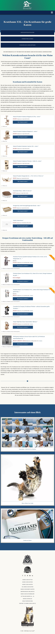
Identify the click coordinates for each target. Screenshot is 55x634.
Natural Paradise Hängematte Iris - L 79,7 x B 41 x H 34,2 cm (28, 176)
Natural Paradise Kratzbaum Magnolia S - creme (25, 131)
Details (31, 262)
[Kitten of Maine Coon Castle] (27, 456)
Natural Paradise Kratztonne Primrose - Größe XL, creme (27, 161)
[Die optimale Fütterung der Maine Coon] (27, 38)
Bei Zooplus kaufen (23, 122)
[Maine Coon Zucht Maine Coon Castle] (27, 1)
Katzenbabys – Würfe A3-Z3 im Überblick (27, 449)
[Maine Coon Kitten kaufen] (27, 616)
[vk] (32, 575)
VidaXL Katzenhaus (18, 220)
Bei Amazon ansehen (23, 265)
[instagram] (25, 575)
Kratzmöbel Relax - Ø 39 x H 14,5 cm (22, 190)
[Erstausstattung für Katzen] (27, 32)
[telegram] (27, 575)
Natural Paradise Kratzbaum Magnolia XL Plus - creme (27, 116)
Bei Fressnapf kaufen (22, 225)
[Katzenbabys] (27, 418)
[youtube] (29, 575)
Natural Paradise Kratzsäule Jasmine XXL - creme (25, 146)
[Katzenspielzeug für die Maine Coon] (27, 45)
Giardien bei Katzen (27, 540)
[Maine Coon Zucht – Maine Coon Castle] (27, 555)
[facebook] (22, 575)
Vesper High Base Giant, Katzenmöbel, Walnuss (25, 321)
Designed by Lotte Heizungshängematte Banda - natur (26, 205)
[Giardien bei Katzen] (27, 510)
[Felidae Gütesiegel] (27, 569)
